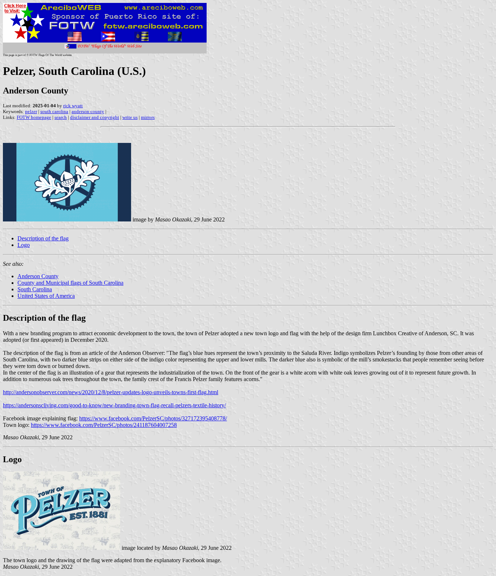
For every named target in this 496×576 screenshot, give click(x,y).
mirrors (148, 117)
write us (130, 117)
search (60, 117)
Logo (23, 245)
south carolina (54, 111)
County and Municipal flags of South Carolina (70, 283)
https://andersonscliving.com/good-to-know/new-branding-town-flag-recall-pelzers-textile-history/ (114, 405)
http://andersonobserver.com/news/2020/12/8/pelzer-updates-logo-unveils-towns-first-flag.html (110, 392)
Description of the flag (43, 238)
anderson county (88, 111)
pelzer (31, 111)
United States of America (46, 296)
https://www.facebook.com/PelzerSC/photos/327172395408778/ (153, 418)
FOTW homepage (34, 117)
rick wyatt (73, 105)
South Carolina (34, 289)
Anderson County (37, 276)
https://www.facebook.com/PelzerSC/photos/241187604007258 (104, 425)
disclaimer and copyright (94, 117)
